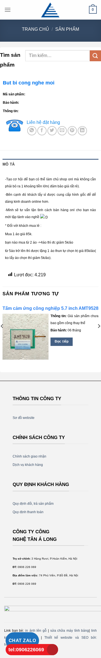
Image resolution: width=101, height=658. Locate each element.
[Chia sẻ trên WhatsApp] (31, 130)
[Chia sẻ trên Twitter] (52, 130)
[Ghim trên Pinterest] (72, 130)
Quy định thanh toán (28, 512)
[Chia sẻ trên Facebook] (42, 130)
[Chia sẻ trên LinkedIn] (82, 130)
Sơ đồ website (24, 418)
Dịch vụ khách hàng (28, 465)
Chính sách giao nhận (29, 456)
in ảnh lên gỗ (36, 631)
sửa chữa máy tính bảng (69, 631)
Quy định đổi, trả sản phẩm (33, 504)
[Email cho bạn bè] (62, 130)
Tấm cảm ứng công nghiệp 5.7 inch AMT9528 (50, 308)
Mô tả (9, 164)
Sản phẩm (67, 29)
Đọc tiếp (62, 341)
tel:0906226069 (26, 649)
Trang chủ (35, 29)
